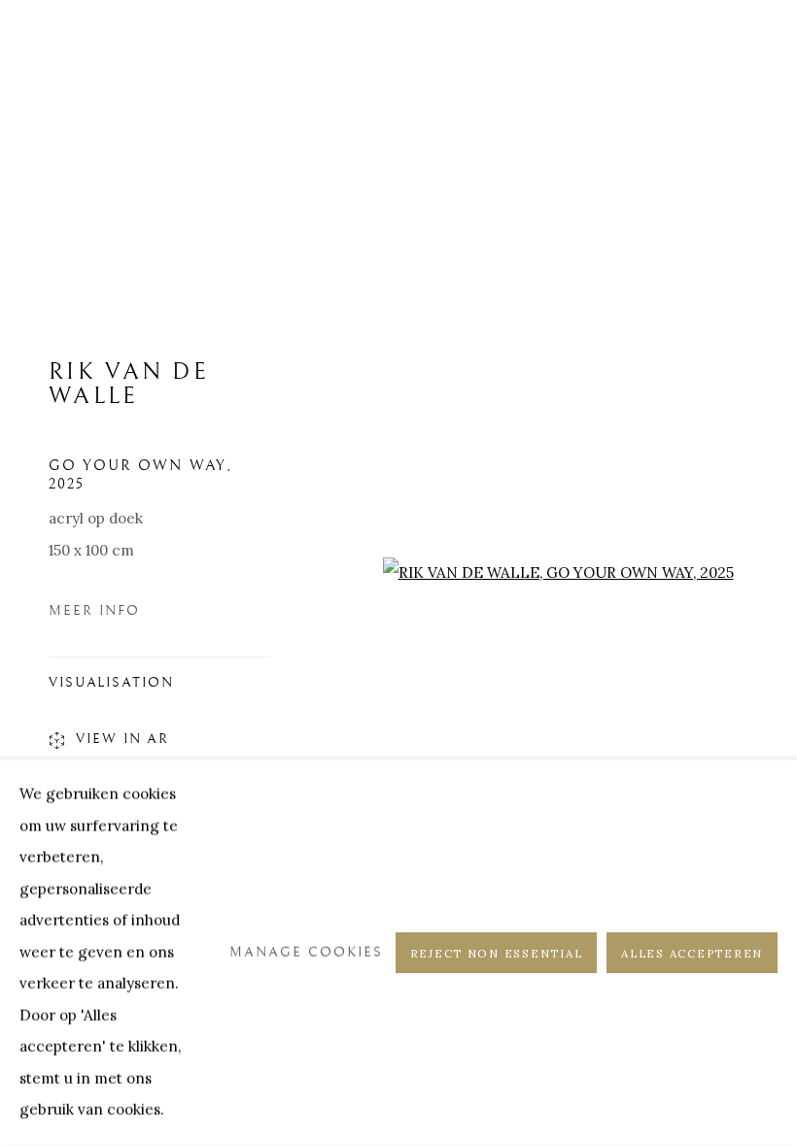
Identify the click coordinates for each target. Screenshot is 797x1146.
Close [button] (753, 43)
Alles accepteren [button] (692, 953)
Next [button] (777, 573)
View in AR (122, 738)
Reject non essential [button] (496, 953)
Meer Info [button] (94, 610)
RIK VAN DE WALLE (129, 384)
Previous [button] (19, 573)
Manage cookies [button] (306, 952)
